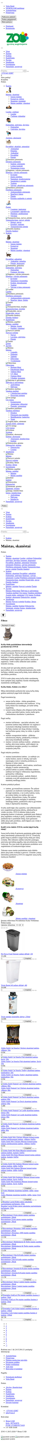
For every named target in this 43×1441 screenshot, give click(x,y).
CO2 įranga (10, 428)
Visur (8, 51)
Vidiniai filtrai (16, 372)
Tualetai (13, 285)
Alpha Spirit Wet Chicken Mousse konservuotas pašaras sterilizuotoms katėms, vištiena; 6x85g (19, 1142)
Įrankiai (13, 441)
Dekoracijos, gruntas (13, 445)
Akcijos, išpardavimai (14, 1387)
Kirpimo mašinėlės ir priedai (21, 198)
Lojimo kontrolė (17, 166)
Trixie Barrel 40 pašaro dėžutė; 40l (14, 985)
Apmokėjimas (11, 10)
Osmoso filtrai (16, 376)
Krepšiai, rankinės (17, 224)
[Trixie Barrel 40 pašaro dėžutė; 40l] (13, 983)
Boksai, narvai (16, 222)
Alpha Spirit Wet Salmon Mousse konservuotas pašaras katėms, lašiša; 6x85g (19, 1169)
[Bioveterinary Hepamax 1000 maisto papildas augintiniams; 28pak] (21, 1231)
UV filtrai (14, 374)
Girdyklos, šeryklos (18, 129)
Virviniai (14, 216)
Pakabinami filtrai (17, 369)
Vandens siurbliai (12, 391)
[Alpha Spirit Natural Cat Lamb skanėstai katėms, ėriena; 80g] (21, 1113)
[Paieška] (28, 71)
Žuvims (8, 60)
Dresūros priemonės (13, 162)
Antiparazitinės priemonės (20, 192)
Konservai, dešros (17, 99)
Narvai (13, 335)
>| (6, 1345)
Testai (13, 419)
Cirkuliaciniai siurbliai (19, 393)
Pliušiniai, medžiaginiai (19, 214)
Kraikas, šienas (11, 465)
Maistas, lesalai (16, 326)
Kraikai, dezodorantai (19, 283)
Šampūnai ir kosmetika (19, 281)
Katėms (8, 56)
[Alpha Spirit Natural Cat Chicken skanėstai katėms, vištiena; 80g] (21, 1086)
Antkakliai (14, 153)
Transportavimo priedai (19, 227)
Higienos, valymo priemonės (16, 172)
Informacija (5, 1352)
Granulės (14, 352)
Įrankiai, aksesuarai (13, 437)
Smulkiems (10, 62)
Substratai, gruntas (13, 489)
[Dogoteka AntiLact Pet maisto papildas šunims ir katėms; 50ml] (21, 1297)
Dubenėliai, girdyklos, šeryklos (17, 125)
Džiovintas (15, 359)
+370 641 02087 (7, 73)
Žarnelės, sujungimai (18, 406)
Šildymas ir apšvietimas (14, 382)
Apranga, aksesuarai (13, 138)
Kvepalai (14, 175)
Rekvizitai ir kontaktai (14, 1369)
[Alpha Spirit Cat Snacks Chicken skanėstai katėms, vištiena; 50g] (13, 1046)
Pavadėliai (14, 155)
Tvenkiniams (15, 361)
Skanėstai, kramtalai (18, 101)
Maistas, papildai (12, 324)
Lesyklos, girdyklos (18, 337)
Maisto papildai (16, 476)
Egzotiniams (10, 64)
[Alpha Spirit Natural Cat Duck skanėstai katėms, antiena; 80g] (21, 1099)
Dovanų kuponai (12, 1402)
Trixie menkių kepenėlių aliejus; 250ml (15, 1017)
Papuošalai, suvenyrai (14, 67)
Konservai (14, 246)
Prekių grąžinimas (12, 1364)
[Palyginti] (36, 990)
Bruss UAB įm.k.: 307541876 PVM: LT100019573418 (15, 1423)
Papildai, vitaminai (17, 328)
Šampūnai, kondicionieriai (20, 179)
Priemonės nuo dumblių (19, 415)
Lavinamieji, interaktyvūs (20, 211)
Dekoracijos (15, 447)
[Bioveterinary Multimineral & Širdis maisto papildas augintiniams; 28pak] (21, 1244)
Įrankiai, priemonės (18, 164)
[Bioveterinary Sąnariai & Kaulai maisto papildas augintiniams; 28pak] (21, 1271)
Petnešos (14, 151)
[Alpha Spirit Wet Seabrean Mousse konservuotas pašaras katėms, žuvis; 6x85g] (21, 1179)
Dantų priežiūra (16, 177)
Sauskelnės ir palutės (18, 181)
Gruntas (13, 450)
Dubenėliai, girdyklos (14, 268)
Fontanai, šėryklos (17, 272)
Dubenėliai (15, 127)
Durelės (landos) (12, 231)
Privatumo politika (13, 1362)
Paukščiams (10, 58)
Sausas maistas (16, 97)
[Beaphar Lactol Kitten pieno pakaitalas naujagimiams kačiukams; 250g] (21, 1204)
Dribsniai (14, 354)
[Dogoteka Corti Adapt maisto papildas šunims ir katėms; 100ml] (21, 1311)
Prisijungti (9, 26)
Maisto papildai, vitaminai (20, 103)
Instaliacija (15, 499)
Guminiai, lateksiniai (18, 209)
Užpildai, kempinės (18, 378)
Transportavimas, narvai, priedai (18, 220)
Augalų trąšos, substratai (15, 424)
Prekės (3, 1383)
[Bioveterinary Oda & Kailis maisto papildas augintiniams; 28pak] (21, 1257)
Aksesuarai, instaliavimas (20, 439)
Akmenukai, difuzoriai (19, 404)
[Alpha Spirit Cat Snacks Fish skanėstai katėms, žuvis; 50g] (21, 1059)
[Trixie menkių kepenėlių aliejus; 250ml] (13, 1014)
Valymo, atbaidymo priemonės (22, 185)
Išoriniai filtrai (16, 367)
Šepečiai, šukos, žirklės (19, 300)
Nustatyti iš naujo (8, 625)
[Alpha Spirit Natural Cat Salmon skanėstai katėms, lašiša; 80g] (21, 1126)
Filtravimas (10, 365)
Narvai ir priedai (12, 333)
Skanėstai (14, 248)
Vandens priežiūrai (13, 411)
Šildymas (14, 387)
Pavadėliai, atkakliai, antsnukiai (17, 147)
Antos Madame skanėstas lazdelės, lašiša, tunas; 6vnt (21, 1195)
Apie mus (9, 1367)
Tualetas (14, 183)
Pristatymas (10, 13)
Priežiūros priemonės (14, 190)
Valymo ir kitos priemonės (20, 287)
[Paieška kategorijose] (2, 508)
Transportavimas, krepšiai (15, 309)
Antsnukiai (15, 149)
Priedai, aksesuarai (17, 263)
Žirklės (13, 196)
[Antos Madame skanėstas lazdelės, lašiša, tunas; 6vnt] (21, 1193)
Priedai (13, 157)
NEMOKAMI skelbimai (15, 8)
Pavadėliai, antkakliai (14, 259)
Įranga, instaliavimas (13, 493)
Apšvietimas (15, 385)
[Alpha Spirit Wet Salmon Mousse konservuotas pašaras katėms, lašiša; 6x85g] (21, 1166)
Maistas (8, 350)
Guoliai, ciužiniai (12, 112)
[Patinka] (33, 990)
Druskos (14, 413)
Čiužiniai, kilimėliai (18, 116)
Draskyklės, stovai (13, 313)
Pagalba (4, 1373)
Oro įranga (10, 400)
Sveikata (9, 432)
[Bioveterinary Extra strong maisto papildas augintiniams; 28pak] (21, 1217)
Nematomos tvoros (18, 168)
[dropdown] (2, 2)
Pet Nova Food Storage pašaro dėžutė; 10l (17, 954)
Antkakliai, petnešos (18, 261)
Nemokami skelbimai (14, 1377)
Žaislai (8, 207)
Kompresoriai (16, 402)
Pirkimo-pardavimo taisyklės (16, 1360)
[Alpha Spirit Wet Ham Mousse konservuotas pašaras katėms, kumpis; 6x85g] (21, 1153)
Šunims (8, 54)
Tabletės (14, 356)
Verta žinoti (10, 6)
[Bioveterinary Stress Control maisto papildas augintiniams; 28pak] (21, 1284)
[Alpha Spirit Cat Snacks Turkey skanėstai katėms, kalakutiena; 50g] (21, 1073)
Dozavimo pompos (18, 395)
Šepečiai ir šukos (17, 194)
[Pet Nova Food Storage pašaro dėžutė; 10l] (13, 952)
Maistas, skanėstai (12, 95)
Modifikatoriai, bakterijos (20, 417)
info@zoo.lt (10, 1413)
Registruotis (10, 28)
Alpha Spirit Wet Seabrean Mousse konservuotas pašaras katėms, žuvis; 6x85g (19, 1183)
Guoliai (13, 114)
